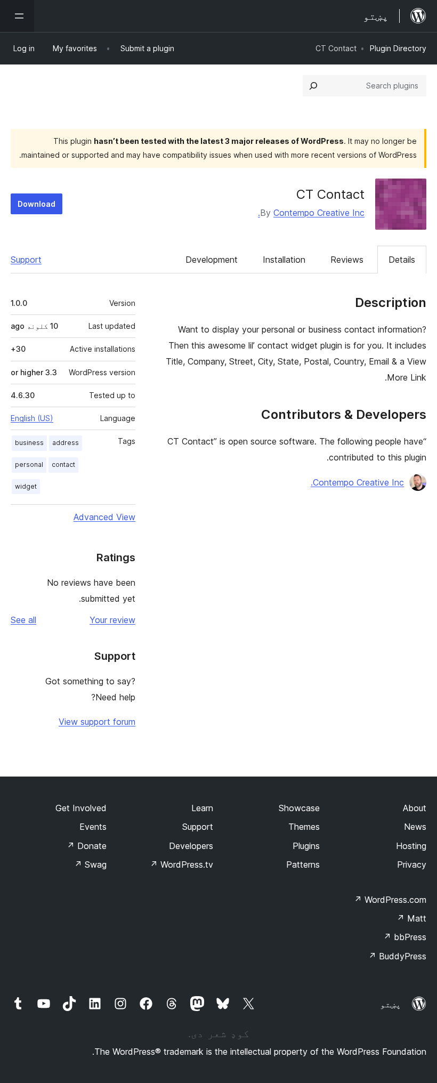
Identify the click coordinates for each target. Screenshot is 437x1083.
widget (26, 486)
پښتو (390, 1004)
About (414, 808)
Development (211, 259)
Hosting (411, 845)
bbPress (404, 937)
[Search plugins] (313, 85)
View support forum (97, 721)
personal (29, 464)
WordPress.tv (181, 864)
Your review (112, 620)
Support (26, 259)
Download (36, 203)
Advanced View (104, 517)
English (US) (32, 418)
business (29, 443)
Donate (87, 845)
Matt (411, 918)
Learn (202, 808)
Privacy (411, 864)
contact (63, 464)
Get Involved (81, 808)
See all (23, 620)
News (415, 826)
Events (93, 826)
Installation (284, 259)
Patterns (303, 864)
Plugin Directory (398, 48)
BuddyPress (397, 956)
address (65, 443)
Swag (90, 864)
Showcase (299, 808)
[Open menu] (17, 16)
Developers (191, 845)
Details (402, 259)
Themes (304, 826)
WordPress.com (390, 899)
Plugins (306, 845)
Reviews (346, 259)
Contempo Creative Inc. (311, 212)
